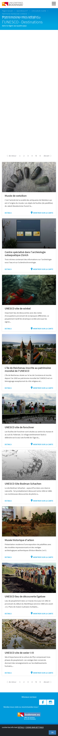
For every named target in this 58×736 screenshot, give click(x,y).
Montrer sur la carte (43, 213)
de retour (12, 156)
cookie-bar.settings (34, 727)
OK (52, 732)
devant (47, 156)
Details (8, 213)
